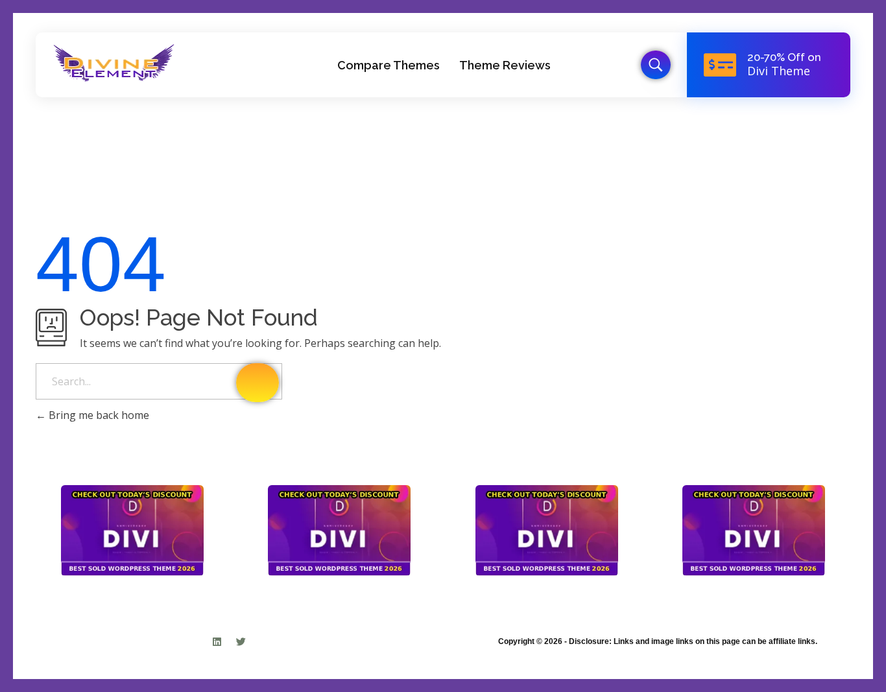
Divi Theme (778, 70)
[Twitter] (241, 642)
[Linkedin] (217, 642)
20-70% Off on (784, 57)
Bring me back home (97, 415)
